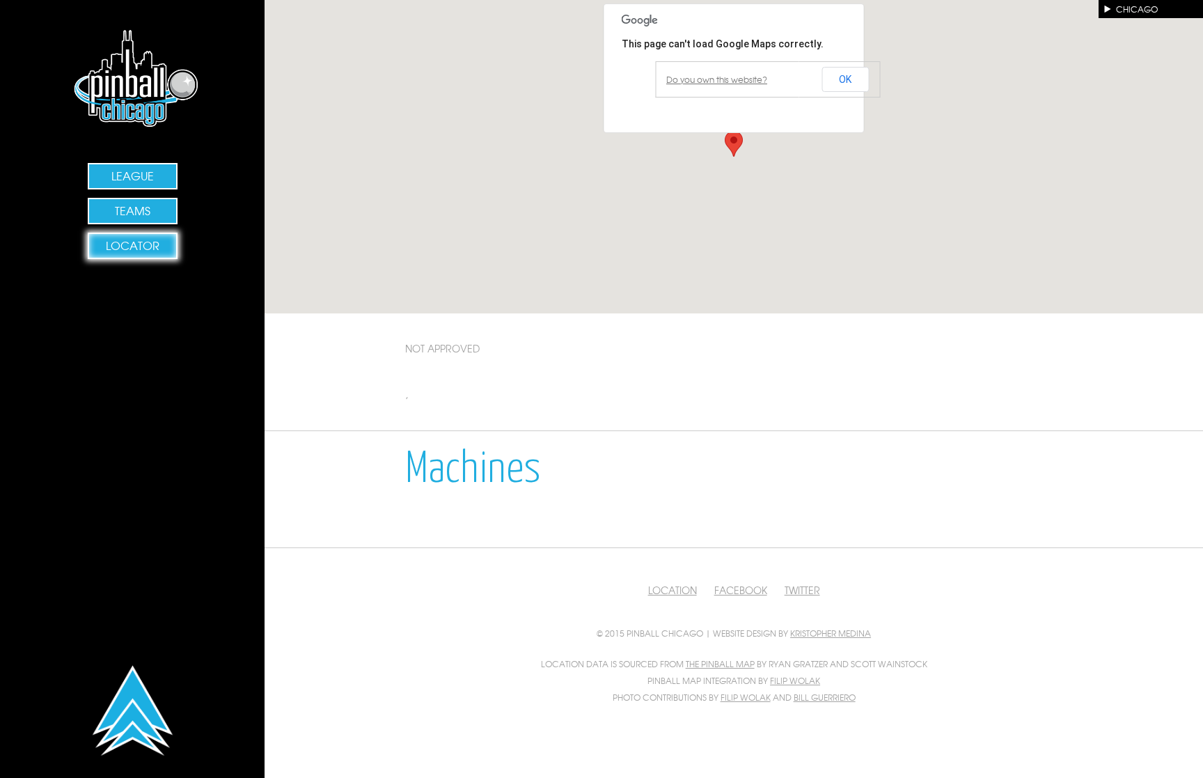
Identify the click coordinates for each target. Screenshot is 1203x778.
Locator (132, 245)
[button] (734, 144)
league (132, 175)
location (672, 590)
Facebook (740, 590)
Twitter (802, 590)
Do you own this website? (716, 79)
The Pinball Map (720, 664)
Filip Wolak (795, 680)
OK (845, 79)
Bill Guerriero (825, 697)
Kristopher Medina (830, 633)
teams (132, 210)
